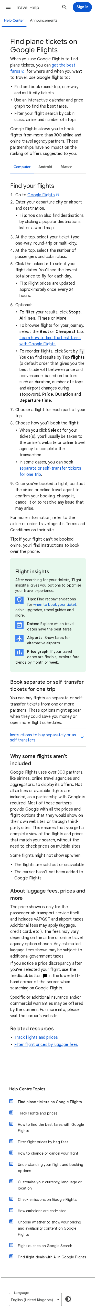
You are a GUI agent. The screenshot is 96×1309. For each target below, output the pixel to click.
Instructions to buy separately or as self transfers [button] (43, 737)
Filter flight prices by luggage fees (46, 1044)
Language (21, 1293)
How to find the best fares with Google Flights (51, 1127)
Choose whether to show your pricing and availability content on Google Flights (49, 1228)
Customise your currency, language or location (50, 1185)
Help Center (14, 20)
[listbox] (65, 167)
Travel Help (27, 7)
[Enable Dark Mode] (68, 1299)
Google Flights (41, 195)
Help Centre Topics (27, 1089)
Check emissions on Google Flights (47, 1199)
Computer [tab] (22, 167)
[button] (8, 7)
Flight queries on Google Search (45, 1245)
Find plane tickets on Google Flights (50, 1102)
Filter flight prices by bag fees (43, 1142)
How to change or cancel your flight (48, 1153)
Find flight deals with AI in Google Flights (52, 1257)
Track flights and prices (36, 1037)
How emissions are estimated (42, 1211)
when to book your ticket (54, 604)
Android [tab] (45, 167)
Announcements (43, 20)
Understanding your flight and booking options (50, 1167)
